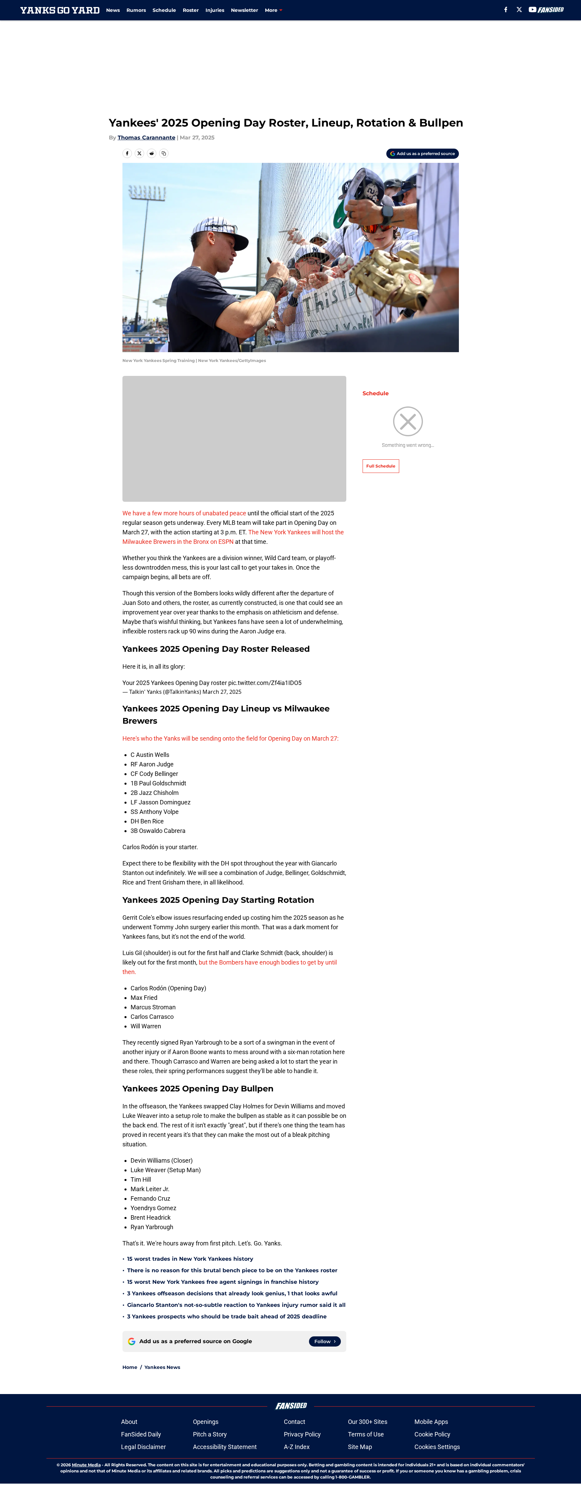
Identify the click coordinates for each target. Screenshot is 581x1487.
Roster (191, 10)
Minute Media (86, 1464)
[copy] (164, 153)
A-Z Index (297, 1446)
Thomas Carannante (146, 137)
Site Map (360, 1446)
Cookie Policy (432, 1434)
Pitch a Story (210, 1434)
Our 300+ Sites (367, 1421)
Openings (205, 1421)
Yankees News (162, 1367)
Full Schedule (380, 466)
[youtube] (533, 9)
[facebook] (505, 9)
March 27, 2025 (221, 691)
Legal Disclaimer (143, 1446)
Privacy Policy (302, 1434)
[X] (519, 9)
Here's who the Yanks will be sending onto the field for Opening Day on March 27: (230, 738)
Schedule (164, 10)
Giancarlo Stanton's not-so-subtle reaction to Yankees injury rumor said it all (236, 1305)
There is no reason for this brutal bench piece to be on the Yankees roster (232, 1270)
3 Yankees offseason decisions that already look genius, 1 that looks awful (232, 1293)
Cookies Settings (437, 1446)
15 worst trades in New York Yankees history (190, 1259)
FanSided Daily (141, 1434)
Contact (294, 1421)
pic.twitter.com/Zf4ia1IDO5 (265, 682)
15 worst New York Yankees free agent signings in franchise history (223, 1282)
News (113, 10)
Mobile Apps (431, 1421)
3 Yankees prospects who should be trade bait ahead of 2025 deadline (227, 1316)
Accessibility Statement (225, 1446)
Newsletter (244, 10)
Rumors (136, 10)
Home (129, 1367)
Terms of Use (366, 1434)
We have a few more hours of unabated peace (184, 513)
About (129, 1421)
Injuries (215, 10)
